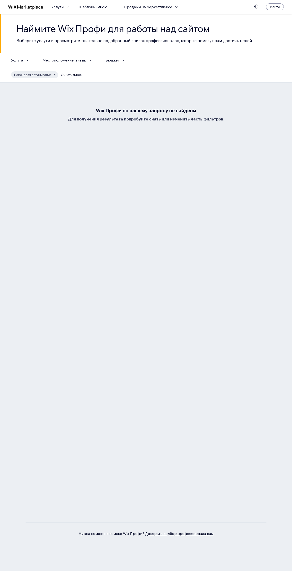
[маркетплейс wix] (25, 7)
